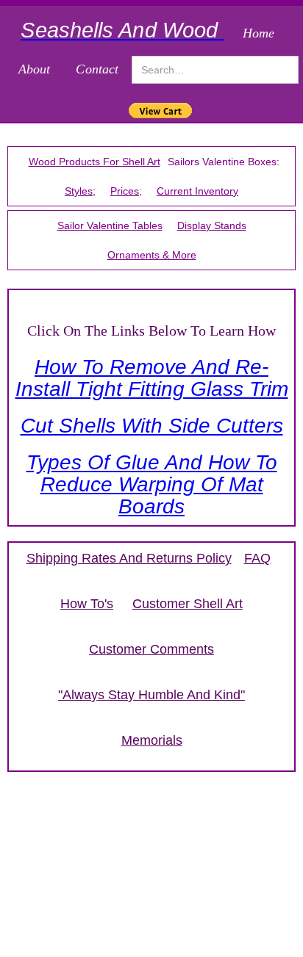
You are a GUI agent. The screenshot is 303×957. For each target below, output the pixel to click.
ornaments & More (151, 255)
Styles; (80, 191)
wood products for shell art (94, 161)
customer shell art (187, 603)
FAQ (257, 558)
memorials (151, 740)
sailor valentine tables (110, 225)
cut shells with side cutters (152, 425)
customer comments (151, 649)
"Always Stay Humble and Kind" (151, 694)
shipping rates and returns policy (129, 558)
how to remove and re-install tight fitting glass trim (151, 377)
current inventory (197, 191)
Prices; (126, 191)
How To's (86, 603)
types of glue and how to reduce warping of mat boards (151, 484)
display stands (211, 225)
